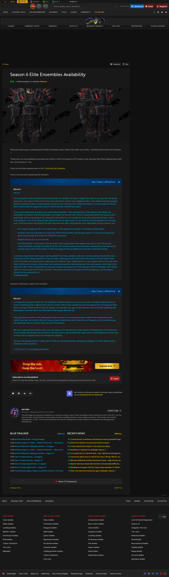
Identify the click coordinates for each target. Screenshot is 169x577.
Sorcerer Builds (137, 555)
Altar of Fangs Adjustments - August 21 (30, 467)
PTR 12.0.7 (45, 6)
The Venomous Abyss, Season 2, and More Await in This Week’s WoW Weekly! (39, 471)
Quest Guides (49, 535)
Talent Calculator (10, 543)
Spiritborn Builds (138, 559)
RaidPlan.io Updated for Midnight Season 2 (88, 450)
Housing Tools (17, 501)
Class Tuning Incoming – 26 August (28, 457)
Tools (128, 501)
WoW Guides (8, 516)
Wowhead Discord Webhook (91, 395)
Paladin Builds (137, 547)
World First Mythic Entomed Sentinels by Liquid (90, 443)
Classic (36, 2)
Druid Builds (136, 539)
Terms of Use (115, 574)
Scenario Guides (50, 547)
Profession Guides (10, 535)
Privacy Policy (101, 574)
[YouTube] (161, 573)
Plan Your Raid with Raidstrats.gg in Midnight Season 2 (93, 471)
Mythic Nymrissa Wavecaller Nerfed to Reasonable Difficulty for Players (96, 464)
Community (86, 12)
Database (53, 12)
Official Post (110, 182)
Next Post (118, 488)
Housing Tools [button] (18, 12)
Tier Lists (7, 547)
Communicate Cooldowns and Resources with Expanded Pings (96, 439)
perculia (43, 82)
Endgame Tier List (139, 528)
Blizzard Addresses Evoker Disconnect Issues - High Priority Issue (96, 460)
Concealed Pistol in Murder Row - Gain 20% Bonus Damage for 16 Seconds (96, 453)
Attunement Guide (96, 520)
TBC (47, 2)
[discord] (69, 393)
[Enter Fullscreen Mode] (154, 12)
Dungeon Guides (50, 528)
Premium (89, 574)
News (5, 12)
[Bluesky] (13, 393)
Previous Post (15, 488)
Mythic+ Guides (9, 532)
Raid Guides (8, 539)
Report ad (164, 495)
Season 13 (135, 524)
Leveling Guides (9, 528)
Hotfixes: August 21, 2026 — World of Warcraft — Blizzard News (39, 443)
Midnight (6, 551)
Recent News (76, 433)
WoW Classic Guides (97, 516)
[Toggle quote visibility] (119, 182)
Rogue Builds (136, 551)
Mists (57, 2)
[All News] (5, 1)
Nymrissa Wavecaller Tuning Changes (29, 439)
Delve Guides (8, 524)
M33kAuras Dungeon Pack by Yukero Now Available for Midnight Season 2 (96, 467)
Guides (74, 12)
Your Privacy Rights (60, 574)
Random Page (77, 574)
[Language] (166, 12)
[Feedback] (162, 12)
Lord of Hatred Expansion (141, 520)
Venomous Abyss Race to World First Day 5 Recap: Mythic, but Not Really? (96, 457)
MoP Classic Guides (51, 516)
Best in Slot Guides (96, 524)
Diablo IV (76, 2)
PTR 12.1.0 (39, 6)
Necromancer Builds (139, 543)
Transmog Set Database (54, 168)
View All (61, 434)
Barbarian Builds (138, 535)
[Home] (15, 6)
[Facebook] (19, 393)
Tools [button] (64, 12)
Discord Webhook (37, 12)
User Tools (23, 574)
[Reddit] (24, 393)
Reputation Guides (51, 539)
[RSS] (165, 573)
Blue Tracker (97, 182)
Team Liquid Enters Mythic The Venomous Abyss (90, 446)
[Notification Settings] (158, 12)
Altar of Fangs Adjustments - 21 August (30, 464)
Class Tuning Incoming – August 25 (28, 460)
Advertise (45, 574)
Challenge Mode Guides (53, 551)
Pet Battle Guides (50, 543)
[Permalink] (30, 393)
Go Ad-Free (99, 12)
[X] (149, 573)
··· (63, 2)
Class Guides (8, 520)
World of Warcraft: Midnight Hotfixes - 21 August (34, 446)
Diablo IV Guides (138, 516)
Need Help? (11, 574)
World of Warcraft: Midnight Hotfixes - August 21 (34, 453)
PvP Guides (92, 543)
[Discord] (145, 573)
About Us (34, 574)
